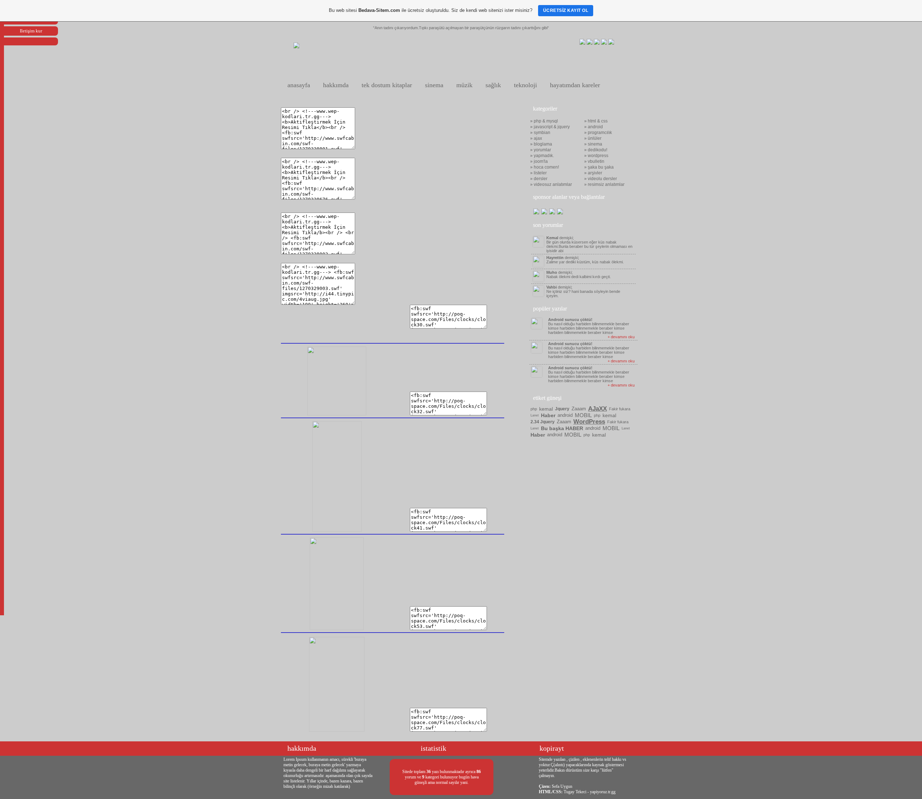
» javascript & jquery (550, 126)
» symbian (540, 132)
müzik (464, 85)
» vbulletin (594, 161)
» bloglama (541, 144)
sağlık (493, 85)
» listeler (538, 172)
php (534, 409)
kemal (546, 409)
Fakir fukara (619, 409)
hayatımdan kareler (575, 85)
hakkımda (336, 85)
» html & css (596, 121)
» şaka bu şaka (599, 167)
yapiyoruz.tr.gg (603, 791)
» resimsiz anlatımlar (604, 184)
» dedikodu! (595, 149)
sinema (434, 85)
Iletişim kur (31, 31)
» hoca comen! (544, 167)
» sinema (593, 144)
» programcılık (598, 132)
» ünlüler (592, 138)
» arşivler (593, 172)
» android (593, 126)
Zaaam (579, 408)
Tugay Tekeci (575, 791)
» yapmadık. (542, 155)
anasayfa (298, 85)
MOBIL (583, 415)
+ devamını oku (621, 337)
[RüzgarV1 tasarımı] (296, 47)
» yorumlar (540, 149)
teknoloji (525, 85)
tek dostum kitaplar (387, 85)
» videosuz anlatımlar (551, 184)
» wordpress (596, 155)
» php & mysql (544, 121)
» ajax (536, 138)
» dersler (538, 178)
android (565, 415)
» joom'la (539, 161)
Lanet (535, 415)
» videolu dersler (600, 178)
